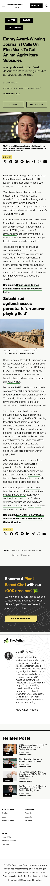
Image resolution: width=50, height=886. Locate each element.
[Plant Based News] (3, 5)
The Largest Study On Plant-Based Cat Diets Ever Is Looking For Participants (32, 774)
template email (10, 241)
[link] (15, 8)
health (38, 505)
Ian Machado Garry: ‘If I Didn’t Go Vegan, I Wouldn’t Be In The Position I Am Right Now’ (32, 788)
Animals (11, 20)
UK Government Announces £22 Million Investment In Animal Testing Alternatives (33, 747)
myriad (31, 505)
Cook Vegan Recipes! (20, 619)
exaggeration (13, 381)
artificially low (34, 474)
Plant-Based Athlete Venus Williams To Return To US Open (32, 760)
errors (41, 378)
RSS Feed (5, 845)
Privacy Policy (7, 837)
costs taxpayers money (14, 494)
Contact (5, 813)
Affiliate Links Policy (9, 841)
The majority (9, 398)
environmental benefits (14, 509)
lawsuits (7, 378)
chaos (15, 378)
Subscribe (36, 6)
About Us (28, 813)
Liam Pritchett (12, 83)
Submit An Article (8, 821)
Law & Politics (14, 28)
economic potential (12, 505)
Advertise (28, 821)
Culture (26, 20)
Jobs (4, 817)
